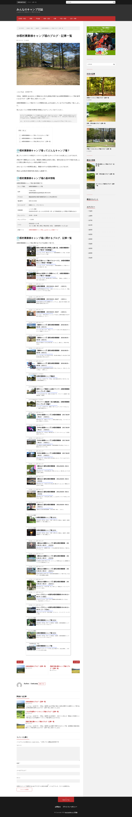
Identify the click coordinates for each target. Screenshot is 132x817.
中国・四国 (63, 18)
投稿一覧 (41, 683)
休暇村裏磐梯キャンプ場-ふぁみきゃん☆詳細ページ (43, 230)
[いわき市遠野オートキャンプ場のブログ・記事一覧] (21, 714)
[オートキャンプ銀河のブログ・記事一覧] (91, 187)
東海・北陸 (47, 18)
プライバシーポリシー (70, 807)
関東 (31, 18)
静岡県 (90, 99)
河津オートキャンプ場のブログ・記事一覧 (98, 97)
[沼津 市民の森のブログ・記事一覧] (91, 177)
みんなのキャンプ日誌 (30, 9)
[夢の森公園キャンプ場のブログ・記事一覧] (91, 167)
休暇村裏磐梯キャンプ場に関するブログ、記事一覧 (35, 141)
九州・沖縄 (73, 18)
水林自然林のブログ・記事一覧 (36, 666)
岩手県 (90, 220)
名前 (18, 763)
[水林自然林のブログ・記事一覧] (21, 669)
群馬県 (90, 239)
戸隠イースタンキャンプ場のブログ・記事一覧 (99, 149)
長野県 (90, 151)
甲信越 (38, 18)
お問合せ (58, 807)
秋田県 (90, 234)
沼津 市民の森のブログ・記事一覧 (96, 123)
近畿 (55, 18)
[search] (114, 2)
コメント (19, 745)
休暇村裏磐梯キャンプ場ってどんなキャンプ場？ (34, 135)
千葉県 (90, 211)
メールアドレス (21, 770)
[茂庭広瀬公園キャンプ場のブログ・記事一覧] (76, 669)
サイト (18, 777)
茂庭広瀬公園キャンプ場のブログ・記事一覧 (40, 721)
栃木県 (90, 225)
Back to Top (66, 800)
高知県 (90, 257)
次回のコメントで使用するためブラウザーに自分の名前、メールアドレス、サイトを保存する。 (44, 786)
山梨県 (90, 215)
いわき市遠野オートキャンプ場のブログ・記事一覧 (42, 711)
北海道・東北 (22, 18)
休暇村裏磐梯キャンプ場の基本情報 (30, 138)
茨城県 (90, 243)
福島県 (27, 40)
